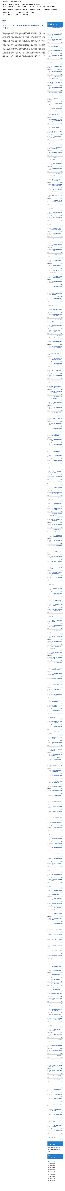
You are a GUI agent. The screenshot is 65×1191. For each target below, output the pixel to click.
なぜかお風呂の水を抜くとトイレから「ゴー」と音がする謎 (18, 12)
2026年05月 (52, 1165)
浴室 (57, 1149)
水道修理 (51, 1149)
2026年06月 (52, 1163)
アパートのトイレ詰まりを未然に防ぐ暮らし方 (15, 9)
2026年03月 (52, 1169)
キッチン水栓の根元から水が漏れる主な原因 (14, 7)
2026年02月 (52, 1171)
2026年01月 (52, 1173)
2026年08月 (52, 1160)
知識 (49, 1151)
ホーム (4, 4)
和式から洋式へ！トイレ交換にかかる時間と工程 (15, 15)
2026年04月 (52, 1167)
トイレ (4, 22)
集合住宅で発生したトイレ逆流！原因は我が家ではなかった (24, 4)
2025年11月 (52, 1176)
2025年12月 (52, 1174)
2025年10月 (52, 1178)
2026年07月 (52, 1161)
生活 (59, 1149)
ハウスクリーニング (54, 1147)
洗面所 (54, 1149)
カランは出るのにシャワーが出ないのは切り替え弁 (42, 7)
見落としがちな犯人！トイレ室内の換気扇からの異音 (44, 9)
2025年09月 (52, 1180)
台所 (60, 1147)
